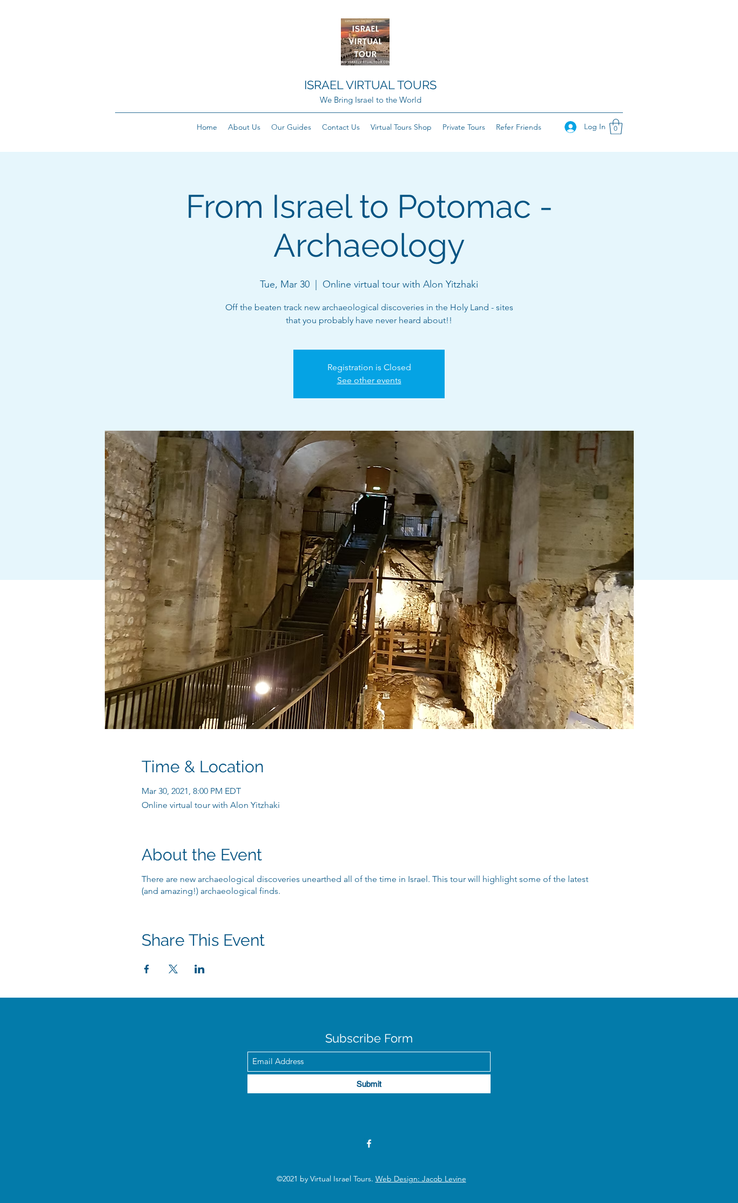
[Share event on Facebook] (147, 969)
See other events (369, 380)
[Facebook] (369, 1143)
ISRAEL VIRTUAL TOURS (370, 85)
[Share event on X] (173, 969)
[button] (615, 127)
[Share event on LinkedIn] (199, 969)
